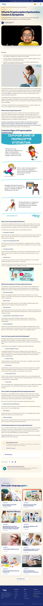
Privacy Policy (26, 598)
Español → (37, 595)
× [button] (41, 1)
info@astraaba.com (38, 593)
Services (15, 591)
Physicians (26, 595)
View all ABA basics (21, 578)
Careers (25, 596)
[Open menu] (40, 4)
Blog (25, 591)
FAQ (15, 598)
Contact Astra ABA (5, 435)
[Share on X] (9, 462)
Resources (3, 7)
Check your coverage (10, 448)
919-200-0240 (37, 591)
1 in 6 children (8, 93)
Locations (16, 593)
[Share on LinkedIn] (15, 462)
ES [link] (37, 4)
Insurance (16, 595)
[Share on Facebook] (12, 462)
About (15, 596)
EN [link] (34, 4)
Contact (25, 593)
